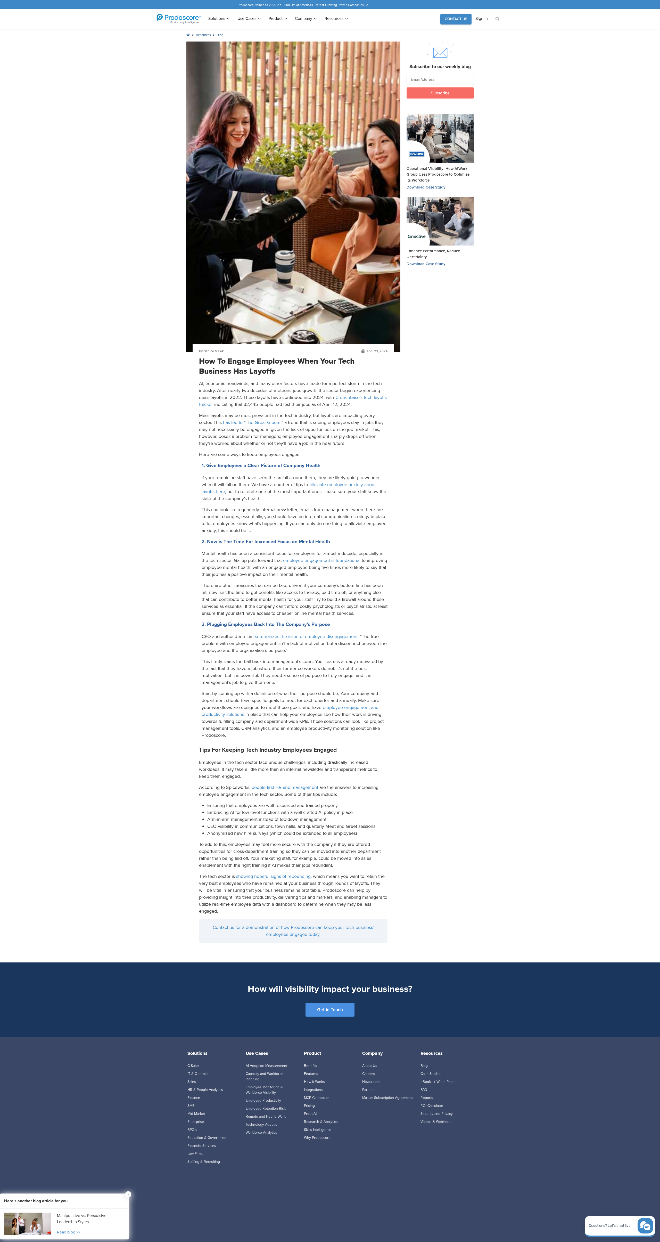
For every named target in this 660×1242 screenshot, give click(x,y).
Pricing (309, 1105)
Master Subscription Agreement (387, 1097)
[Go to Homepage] (178, 19)
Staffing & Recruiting (203, 1161)
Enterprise (195, 1121)
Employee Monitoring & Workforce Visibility (264, 1089)
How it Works (314, 1081)
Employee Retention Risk (266, 1108)
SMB (191, 1105)
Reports (426, 1097)
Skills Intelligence (317, 1129)
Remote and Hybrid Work (266, 1116)
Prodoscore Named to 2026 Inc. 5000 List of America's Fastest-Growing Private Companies (301, 5)
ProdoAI (310, 1113)
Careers (368, 1073)
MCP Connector (316, 1097)
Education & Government (207, 1137)
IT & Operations (199, 1073)
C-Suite (193, 1065)
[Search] (497, 19)
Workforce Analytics (261, 1132)
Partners (369, 1089)
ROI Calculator (431, 1105)
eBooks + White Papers (439, 1081)
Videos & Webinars (435, 1121)
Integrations (313, 1089)
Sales (191, 1081)
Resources (203, 34)
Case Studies (430, 1073)
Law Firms (195, 1153)
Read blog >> (68, 1232)
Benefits (310, 1065)
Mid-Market (196, 1113)
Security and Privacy (436, 1113)
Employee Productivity (263, 1100)
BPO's (192, 1129)
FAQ (423, 1089)
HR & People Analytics (205, 1089)
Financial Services (201, 1145)
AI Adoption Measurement (266, 1065)
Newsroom (371, 1081)
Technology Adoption (262, 1124)
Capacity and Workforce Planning (264, 1076)
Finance (193, 1097)
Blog (220, 34)
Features (311, 1073)
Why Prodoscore (317, 1137)
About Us (369, 1065)
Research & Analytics (321, 1121)
